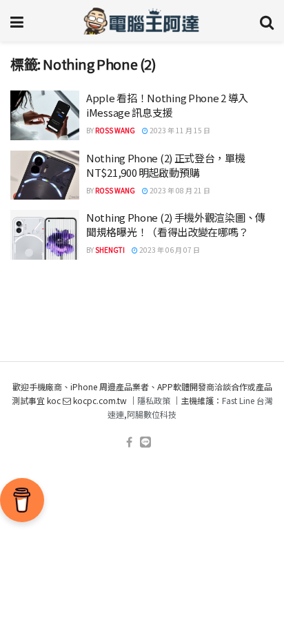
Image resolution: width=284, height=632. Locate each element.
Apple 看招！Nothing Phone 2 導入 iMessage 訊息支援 (167, 104)
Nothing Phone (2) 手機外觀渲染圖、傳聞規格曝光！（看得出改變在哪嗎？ (175, 224)
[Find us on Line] (145, 442)
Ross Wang (115, 130)
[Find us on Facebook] (129, 442)
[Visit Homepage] (141, 21)
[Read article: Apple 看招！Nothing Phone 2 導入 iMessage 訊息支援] (44, 115)
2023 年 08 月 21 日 (179, 190)
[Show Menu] (16, 20)
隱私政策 (153, 400)
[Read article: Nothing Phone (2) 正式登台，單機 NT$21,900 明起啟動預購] (44, 175)
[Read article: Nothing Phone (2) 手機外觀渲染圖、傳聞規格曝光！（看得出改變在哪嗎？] (44, 235)
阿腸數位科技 (151, 414)
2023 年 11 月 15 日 (179, 130)
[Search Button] (267, 20)
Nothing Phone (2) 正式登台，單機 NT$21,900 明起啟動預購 (165, 165)
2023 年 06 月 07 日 (169, 250)
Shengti (110, 250)
